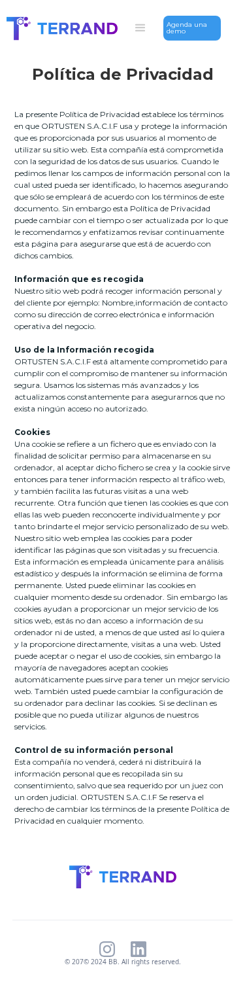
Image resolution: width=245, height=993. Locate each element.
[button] (140, 28)
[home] (59, 28)
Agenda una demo (187, 27)
